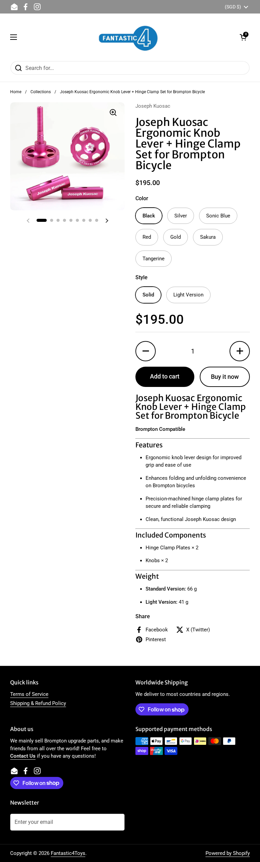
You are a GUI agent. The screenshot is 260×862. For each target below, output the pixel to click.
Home (15, 91)
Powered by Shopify (227, 853)
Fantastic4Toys (68, 853)
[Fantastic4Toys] (128, 37)
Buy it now (225, 376)
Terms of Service (29, 694)
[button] (243, 37)
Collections (40, 91)
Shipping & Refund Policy (38, 703)
